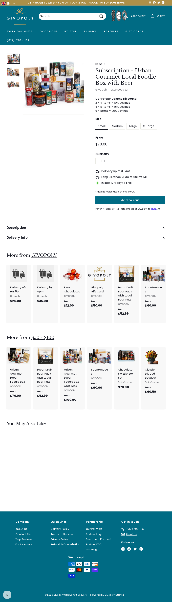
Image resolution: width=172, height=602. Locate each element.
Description (16, 227)
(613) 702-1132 (18, 40)
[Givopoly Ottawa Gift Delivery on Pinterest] (141, 549)
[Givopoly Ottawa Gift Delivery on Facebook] (129, 549)
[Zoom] (53, 84)
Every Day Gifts (20, 31)
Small (101, 126)
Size (98, 119)
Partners (111, 31)
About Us (21, 529)
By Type (70, 31)
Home (98, 64)
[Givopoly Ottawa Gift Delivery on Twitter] (135, 549)
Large (133, 126)
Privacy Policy (59, 539)
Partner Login (94, 534)
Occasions (49, 31)
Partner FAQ (93, 544)
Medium (117, 126)
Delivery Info (17, 237)
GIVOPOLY (44, 255)
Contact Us (23, 534)
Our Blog (91, 549)
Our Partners (94, 529)
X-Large (148, 126)
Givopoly (101, 90)
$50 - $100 (42, 337)
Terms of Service (62, 534)
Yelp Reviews (23, 539)
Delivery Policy (60, 529)
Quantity (102, 154)
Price (99, 138)
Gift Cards (134, 31)
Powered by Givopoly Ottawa (107, 594)
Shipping (100, 191)
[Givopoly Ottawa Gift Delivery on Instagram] (123, 549)
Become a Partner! (98, 539)
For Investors (23, 544)
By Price (90, 31)
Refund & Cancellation (65, 544)
